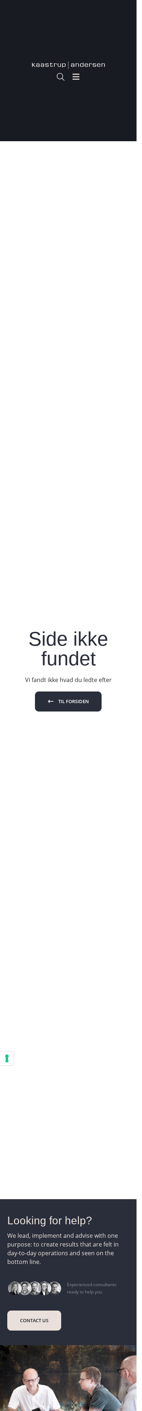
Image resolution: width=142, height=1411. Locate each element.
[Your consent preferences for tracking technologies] (7, 1058)
